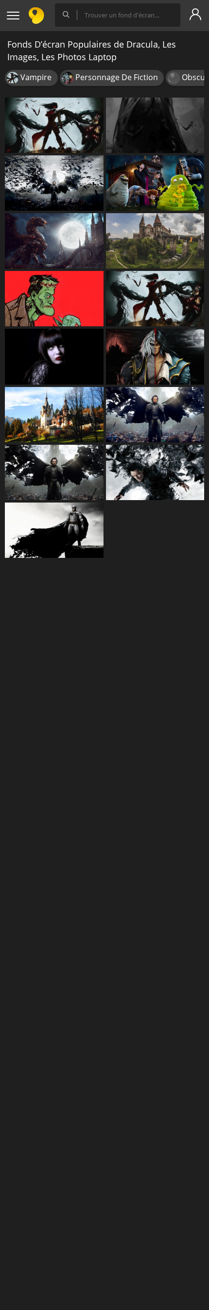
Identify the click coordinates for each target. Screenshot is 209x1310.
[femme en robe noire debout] (155, 125)
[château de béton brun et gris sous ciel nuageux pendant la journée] (155, 241)
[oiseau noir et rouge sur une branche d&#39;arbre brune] (54, 125)
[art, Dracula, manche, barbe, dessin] (54, 298)
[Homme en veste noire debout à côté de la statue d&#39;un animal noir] (54, 472)
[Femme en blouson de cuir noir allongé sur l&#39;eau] (155, 472)
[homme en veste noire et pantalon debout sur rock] (54, 530)
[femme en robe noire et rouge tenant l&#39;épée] (155, 298)
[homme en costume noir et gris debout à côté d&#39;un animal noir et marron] (155, 414)
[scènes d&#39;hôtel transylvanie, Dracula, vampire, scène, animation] (155, 183)
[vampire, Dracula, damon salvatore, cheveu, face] (54, 356)
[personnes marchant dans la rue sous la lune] (54, 241)
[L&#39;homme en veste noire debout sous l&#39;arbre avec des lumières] (54, 183)
